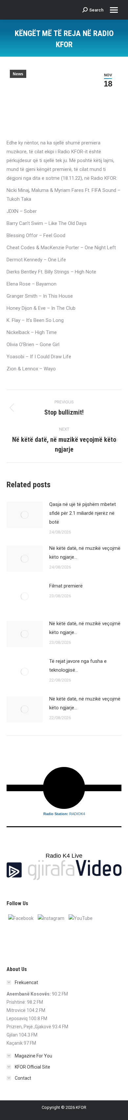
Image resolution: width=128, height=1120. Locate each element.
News (18, 74)
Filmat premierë (66, 586)
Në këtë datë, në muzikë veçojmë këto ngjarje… (84, 552)
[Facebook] (21, 918)
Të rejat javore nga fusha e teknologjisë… (78, 665)
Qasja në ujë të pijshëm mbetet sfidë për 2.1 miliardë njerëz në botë (82, 513)
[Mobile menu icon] (114, 10)
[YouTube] (80, 918)
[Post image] (25, 515)
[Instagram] (51, 918)
